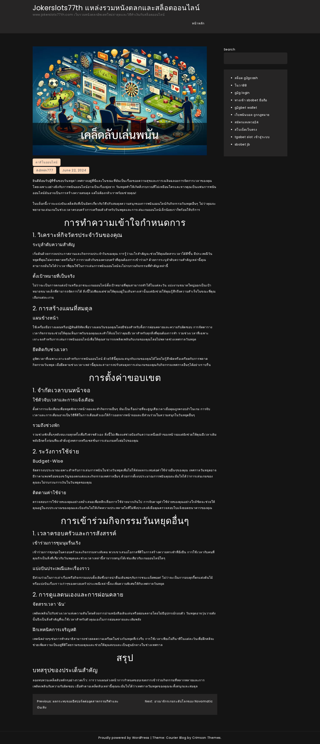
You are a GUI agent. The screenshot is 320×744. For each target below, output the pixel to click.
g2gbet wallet (246, 107)
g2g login (242, 92)
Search (229, 49)
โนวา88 (241, 85)
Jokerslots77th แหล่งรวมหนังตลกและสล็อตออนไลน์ (116, 8)
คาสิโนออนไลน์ (46, 162)
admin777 (44, 170)
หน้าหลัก (198, 23)
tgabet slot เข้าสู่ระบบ (252, 137)
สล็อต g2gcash (246, 78)
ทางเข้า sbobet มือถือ (251, 100)
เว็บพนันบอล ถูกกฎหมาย (252, 115)
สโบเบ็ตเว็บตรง (246, 129)
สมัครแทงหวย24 (247, 122)
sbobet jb (242, 144)
